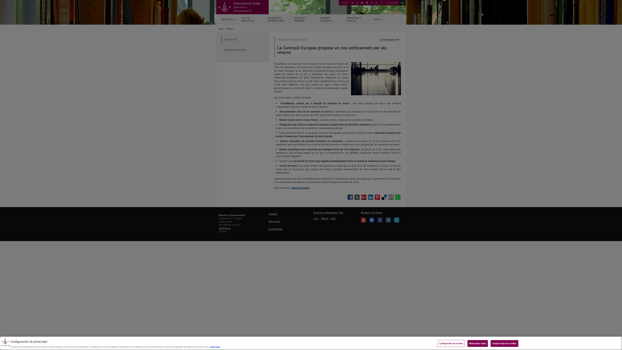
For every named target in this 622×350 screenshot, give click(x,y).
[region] (311, 343)
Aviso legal (215, 346)
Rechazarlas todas (477, 343)
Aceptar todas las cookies (504, 343)
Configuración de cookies (451, 343)
